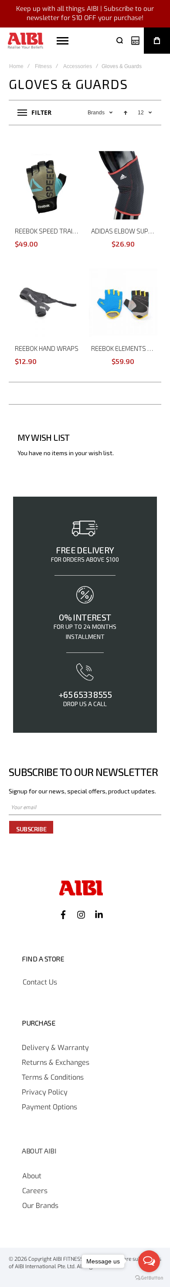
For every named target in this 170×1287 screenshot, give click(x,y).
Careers (35, 1191)
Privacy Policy (45, 1092)
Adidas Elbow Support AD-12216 (124, 231)
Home (16, 66)
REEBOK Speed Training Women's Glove (48, 231)
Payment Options (49, 1107)
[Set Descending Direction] (125, 112)
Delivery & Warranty (55, 1048)
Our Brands (40, 1206)
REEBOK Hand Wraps (46, 348)
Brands (97, 113)
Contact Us (40, 982)
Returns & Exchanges (55, 1063)
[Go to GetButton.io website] (149, 1278)
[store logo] (25, 41)
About (31, 1176)
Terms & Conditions (53, 1077)
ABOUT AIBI (39, 1151)
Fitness (43, 66)
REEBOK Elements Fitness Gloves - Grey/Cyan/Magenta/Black (124, 348)
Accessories (77, 66)
